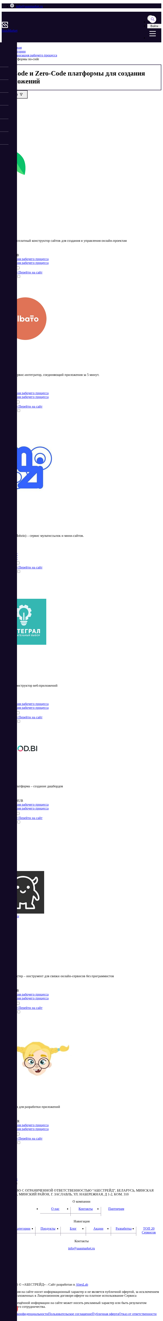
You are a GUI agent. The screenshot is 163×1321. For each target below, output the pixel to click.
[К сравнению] (18, 268)
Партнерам (116, 1209)
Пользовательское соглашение (70, 1314)
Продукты (48, 1228)
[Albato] (25, 341)
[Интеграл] (24, 643)
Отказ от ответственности (138, 1314)
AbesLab (82, 1284)
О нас (55, 1209)
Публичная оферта (105, 1314)
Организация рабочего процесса (25, 259)
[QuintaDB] (37, 1086)
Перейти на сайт (30, 272)
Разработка (124, 1228)
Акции (98, 1228)
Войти (154, 26)
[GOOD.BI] (22, 766)
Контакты (86, 1209)
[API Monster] (23, 912)
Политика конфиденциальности (25, 1314)
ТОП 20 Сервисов (149, 1230)
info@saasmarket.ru (29, 6)
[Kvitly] (18, 177)
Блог (73, 1228)
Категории (22, 1228)
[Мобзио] (28, 491)
